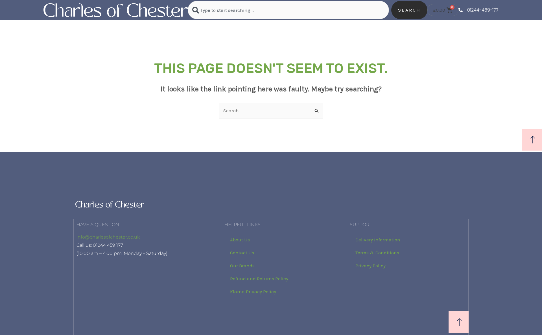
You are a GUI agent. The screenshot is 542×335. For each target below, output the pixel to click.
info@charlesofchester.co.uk (108, 237)
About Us (240, 240)
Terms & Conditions (377, 252)
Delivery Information (377, 240)
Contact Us (242, 252)
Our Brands (242, 265)
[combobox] (288, 10)
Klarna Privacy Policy (253, 291)
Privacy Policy (370, 265)
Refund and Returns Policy (259, 278)
